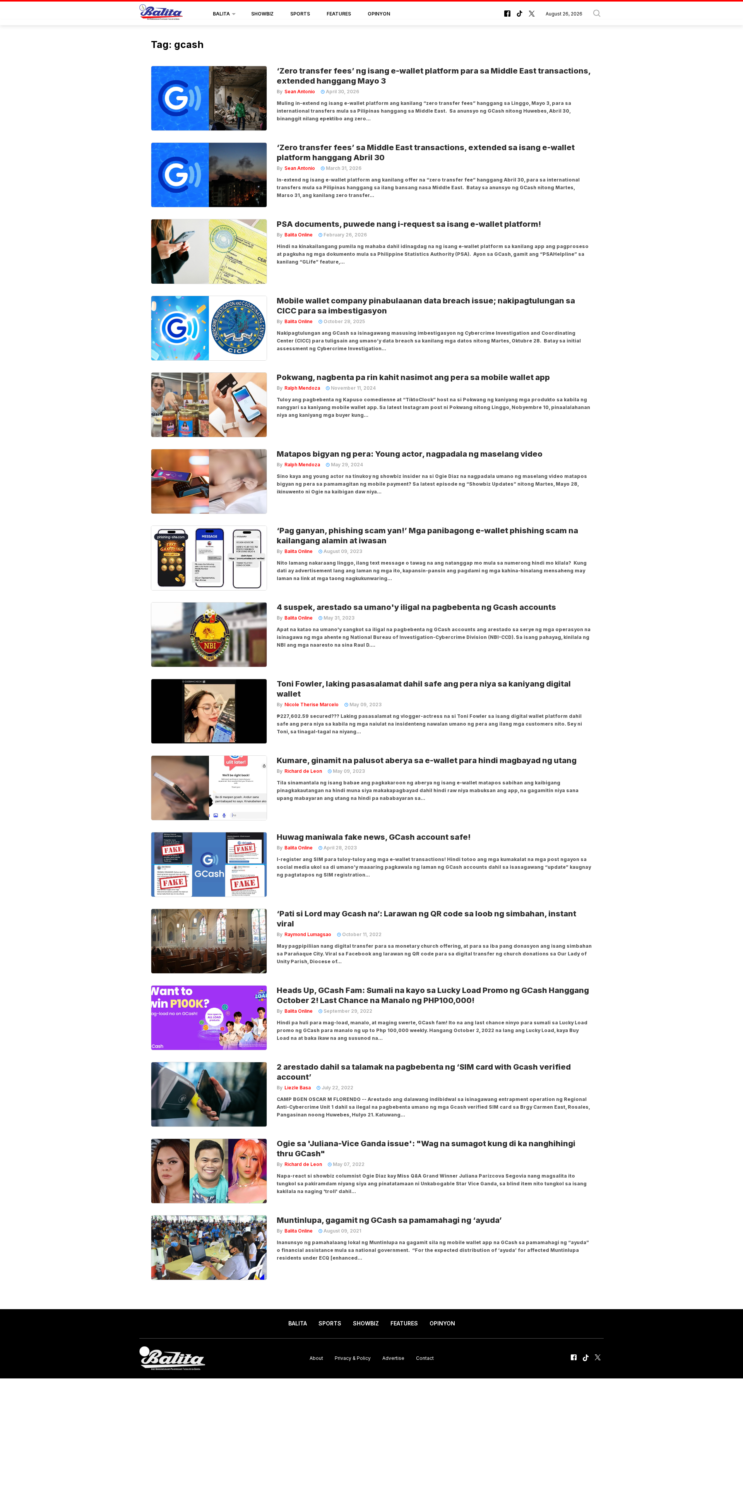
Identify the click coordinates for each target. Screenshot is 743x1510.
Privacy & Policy (353, 1358)
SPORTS (300, 14)
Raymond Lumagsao (307, 934)
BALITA (221, 14)
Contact (425, 1358)
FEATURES (339, 14)
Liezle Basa (297, 1088)
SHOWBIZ (262, 14)
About (316, 1358)
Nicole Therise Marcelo (311, 704)
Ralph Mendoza (302, 388)
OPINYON (379, 14)
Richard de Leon (303, 771)
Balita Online (298, 235)
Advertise (393, 1358)
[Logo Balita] (161, 14)
